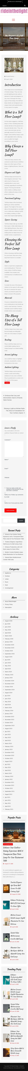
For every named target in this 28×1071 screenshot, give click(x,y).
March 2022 (8, 773)
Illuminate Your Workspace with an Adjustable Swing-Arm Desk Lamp (16, 1020)
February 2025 (9, 674)
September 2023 (9, 725)
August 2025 (8, 656)
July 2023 (7, 731)
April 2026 (8, 633)
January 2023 (9, 749)
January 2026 (9, 642)
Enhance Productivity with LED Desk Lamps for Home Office (17, 903)
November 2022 (9, 755)
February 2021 (9, 809)
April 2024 (8, 704)
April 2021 (8, 806)
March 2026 (8, 636)
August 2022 (8, 761)
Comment (8, 440)
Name (7, 459)
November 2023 (9, 719)
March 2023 (8, 743)
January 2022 (9, 779)
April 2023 (8, 740)
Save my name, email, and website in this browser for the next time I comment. (14, 489)
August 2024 (8, 692)
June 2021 (8, 800)
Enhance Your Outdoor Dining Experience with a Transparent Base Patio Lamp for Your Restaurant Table (13, 537)
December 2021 (9, 782)
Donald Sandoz (10, 76)
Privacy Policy (9, 604)
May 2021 (8, 803)
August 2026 (8, 621)
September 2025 (9, 653)
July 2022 (7, 764)
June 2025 (8, 662)
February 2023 (9, 746)
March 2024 (8, 707)
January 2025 (9, 677)
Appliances (8, 573)
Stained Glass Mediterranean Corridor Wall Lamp (16, 936)
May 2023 (8, 737)
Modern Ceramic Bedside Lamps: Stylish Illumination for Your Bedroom (16, 993)
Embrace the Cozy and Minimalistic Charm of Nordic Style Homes (12, 398)
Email (6, 468)
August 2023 (8, 728)
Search (21, 520)
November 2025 (9, 648)
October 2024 (9, 686)
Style (6, 585)
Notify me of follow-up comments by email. (14, 496)
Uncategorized (9, 588)
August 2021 (8, 794)
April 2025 (8, 668)
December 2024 (9, 680)
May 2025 (8, 665)
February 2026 (9, 639)
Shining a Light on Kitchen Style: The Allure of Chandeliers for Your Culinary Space (14, 411)
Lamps (7, 383)
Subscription (8, 607)
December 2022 (9, 752)
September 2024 (9, 689)
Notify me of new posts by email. (14, 503)
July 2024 (7, 695)
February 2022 (9, 776)
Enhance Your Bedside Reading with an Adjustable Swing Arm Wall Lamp (16, 1036)
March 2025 (8, 671)
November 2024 (9, 683)
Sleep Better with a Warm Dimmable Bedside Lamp (17, 1050)
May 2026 (8, 630)
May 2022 (8, 767)
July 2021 (7, 797)
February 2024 (9, 710)
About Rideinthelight (10, 601)
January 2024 (9, 713)
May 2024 (8, 701)
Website (7, 477)
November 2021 (9, 785)
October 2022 (9, 758)
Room (6, 582)
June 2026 (8, 627)
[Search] (25, 5)
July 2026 (7, 624)
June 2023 (8, 734)
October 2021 (9, 788)
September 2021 (9, 791)
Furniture (7, 576)
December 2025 (9, 645)
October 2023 (9, 722)
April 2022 (8, 770)
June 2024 (8, 698)
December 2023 (9, 716)
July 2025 (7, 659)
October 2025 (9, 651)
